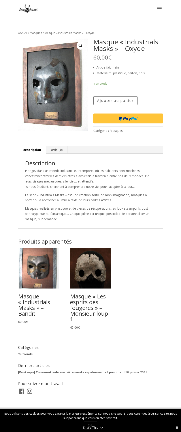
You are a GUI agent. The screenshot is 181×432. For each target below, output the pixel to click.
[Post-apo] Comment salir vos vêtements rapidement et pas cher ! (71, 372)
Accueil (22, 33)
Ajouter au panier (115, 100)
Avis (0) (57, 150)
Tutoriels (25, 354)
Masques (36, 33)
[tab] (32, 150)
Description (32, 150)
